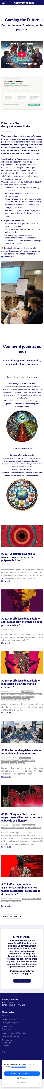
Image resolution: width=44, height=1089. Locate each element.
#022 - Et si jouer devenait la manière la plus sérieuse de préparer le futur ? (18, 557)
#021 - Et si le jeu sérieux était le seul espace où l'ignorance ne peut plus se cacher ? (21, 622)
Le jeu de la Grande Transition (22, 376)
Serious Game (19, 827)
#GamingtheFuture (27, 691)
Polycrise (38, 827)
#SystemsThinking (28, 697)
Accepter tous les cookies (23, 1073)
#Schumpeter (26, 694)
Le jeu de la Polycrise (22, 448)
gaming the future (25, 758)
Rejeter (23, 1082)
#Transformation (16, 697)
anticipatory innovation (8, 760)
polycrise (21, 763)
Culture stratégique (7, 827)
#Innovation (5, 697)
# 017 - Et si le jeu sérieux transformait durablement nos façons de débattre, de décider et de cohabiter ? (20, 889)
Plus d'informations (18, 1067)
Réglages (23, 1078)
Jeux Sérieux (29, 827)
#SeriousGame (6, 694)
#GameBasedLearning (22, 699)
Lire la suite (6, 581)
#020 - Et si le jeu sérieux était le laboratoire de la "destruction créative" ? (20, 684)
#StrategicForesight (8, 699)
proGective (5, 763)
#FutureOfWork (36, 694)
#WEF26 (37, 898)
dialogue (10, 901)
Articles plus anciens (10, 916)
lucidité (4, 901)
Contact (22, 981)
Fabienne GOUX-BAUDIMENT (25, 760)
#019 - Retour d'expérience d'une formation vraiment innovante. (21, 751)
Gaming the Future (28, 825)
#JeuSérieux (16, 694)
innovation (13, 763)
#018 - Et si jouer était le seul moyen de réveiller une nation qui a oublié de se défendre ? (21, 817)
